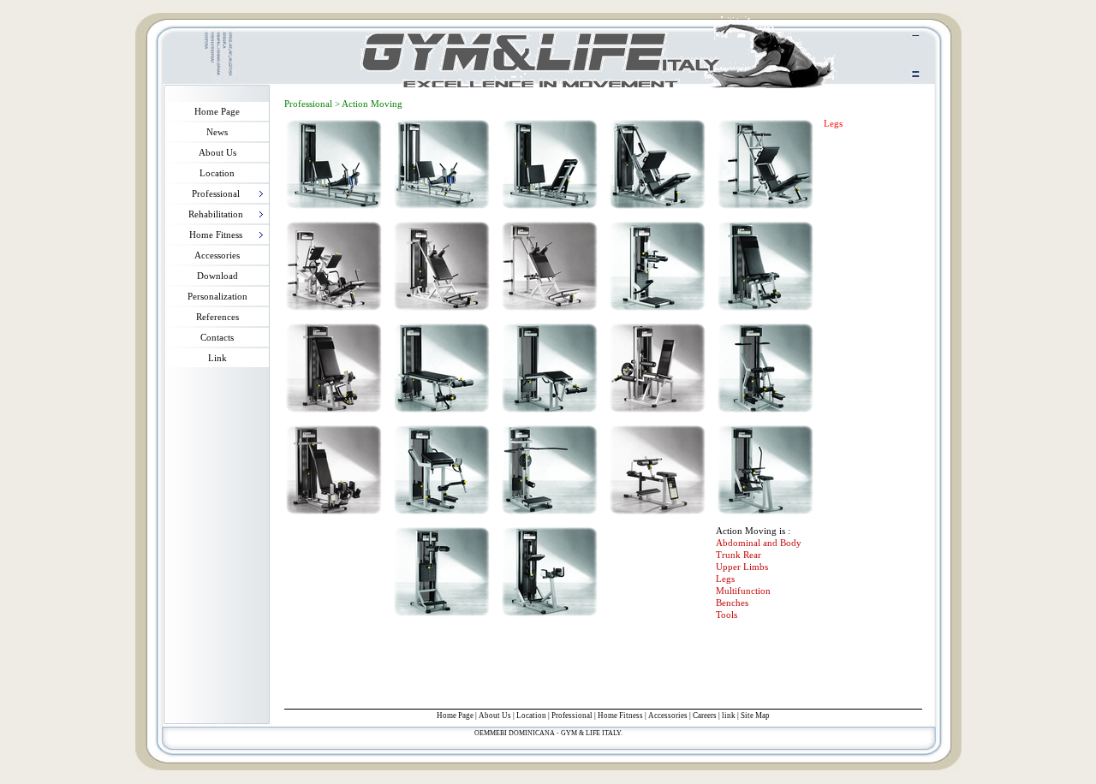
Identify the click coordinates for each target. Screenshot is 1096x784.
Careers (705, 715)
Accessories (217, 255)
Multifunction (743, 590)
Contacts (217, 337)
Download (217, 275)
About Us (217, 152)
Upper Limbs (742, 566)
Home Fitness (620, 715)
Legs (725, 578)
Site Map (755, 715)
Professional (572, 715)
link (729, 715)
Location (217, 173)
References (217, 317)
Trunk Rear (738, 554)
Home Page (217, 111)
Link (217, 358)
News (217, 132)
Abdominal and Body (758, 543)
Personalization (217, 296)
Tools (726, 614)
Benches (732, 602)
